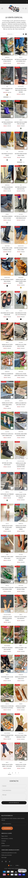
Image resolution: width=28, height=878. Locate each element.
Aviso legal (3, 857)
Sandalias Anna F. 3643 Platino (21, 648)
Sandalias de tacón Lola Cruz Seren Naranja (21, 558)
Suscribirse (7, 828)
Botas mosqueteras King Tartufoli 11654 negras (20, 90)
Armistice (21, 400)
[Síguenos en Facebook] (2, 861)
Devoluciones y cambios (7, 838)
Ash (7, 86)
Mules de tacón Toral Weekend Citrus (21, 736)
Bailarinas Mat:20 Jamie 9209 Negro (7, 313)
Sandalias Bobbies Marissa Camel (21, 706)
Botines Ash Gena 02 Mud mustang (20, 187)
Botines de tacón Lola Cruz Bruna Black (21, 217)
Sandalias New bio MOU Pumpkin (7, 736)
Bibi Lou (20, 57)
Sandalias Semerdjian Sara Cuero (7, 374)
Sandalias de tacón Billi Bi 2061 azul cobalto (21, 496)
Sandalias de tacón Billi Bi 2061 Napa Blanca (7, 527)
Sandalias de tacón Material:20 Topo (21, 765)
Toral (7, 554)
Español (17, 865)
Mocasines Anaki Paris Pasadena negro (21, 434)
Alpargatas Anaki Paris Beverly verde (21, 588)
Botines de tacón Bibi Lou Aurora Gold (21, 60)
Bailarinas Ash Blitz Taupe (7, 154)
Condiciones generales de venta (9, 852)
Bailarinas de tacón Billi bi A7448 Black (20, 313)
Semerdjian (7, 57)
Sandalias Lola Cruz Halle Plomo (20, 345)
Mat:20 (7, 310)
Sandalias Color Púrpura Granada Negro (7, 618)
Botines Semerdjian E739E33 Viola (7, 122)
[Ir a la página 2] (18, 772)
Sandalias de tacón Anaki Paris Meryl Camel (7, 404)
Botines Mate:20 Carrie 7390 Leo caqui (21, 122)
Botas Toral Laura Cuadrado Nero (7, 248)
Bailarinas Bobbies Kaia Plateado (7, 217)
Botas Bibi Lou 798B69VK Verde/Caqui (7, 494)
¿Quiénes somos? (5, 845)
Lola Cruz (21, 214)
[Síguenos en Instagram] (6, 861)
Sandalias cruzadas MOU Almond (7, 648)
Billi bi (21, 310)
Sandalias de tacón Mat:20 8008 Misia (7, 345)
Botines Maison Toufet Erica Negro (7, 280)
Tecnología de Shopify (19, 868)
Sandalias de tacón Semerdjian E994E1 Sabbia (21, 527)
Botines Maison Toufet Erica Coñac (20, 248)
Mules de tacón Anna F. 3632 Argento (21, 617)
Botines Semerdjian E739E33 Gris (7, 187)
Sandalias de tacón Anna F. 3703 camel (7, 765)
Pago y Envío (4, 836)
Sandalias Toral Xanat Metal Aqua (7, 557)
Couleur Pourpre (20, 461)
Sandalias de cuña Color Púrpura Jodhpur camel (21, 464)
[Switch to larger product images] (23, 34)
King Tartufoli (21, 86)
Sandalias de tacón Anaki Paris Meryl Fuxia (21, 374)
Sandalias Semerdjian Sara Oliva (21, 677)
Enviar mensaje (14, 802)
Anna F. (20, 614)
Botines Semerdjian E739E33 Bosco (7, 60)
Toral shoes (7, 245)
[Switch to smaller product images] (26, 34)
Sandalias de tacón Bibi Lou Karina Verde (7, 588)
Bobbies (7, 214)
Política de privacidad (6, 855)
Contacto (3, 840)
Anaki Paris (21, 371)
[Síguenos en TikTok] (9, 861)
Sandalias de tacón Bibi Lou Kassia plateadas (7, 706)
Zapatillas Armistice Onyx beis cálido (20, 403)
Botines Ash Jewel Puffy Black (7, 463)
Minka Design (20, 151)
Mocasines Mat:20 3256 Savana (7, 677)
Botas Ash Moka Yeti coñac (7, 89)
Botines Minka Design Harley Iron (21, 154)
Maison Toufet (21, 245)
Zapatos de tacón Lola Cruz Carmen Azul (7, 434)
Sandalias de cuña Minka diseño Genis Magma (21, 281)
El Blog (3, 843)
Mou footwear (7, 645)
